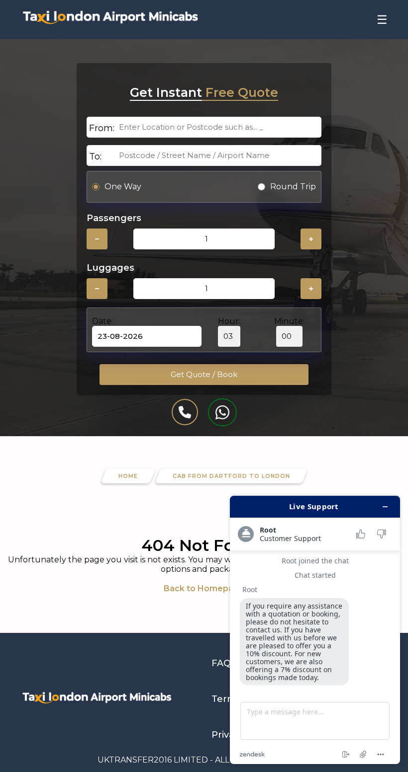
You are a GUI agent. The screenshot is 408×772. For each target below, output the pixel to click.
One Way (122, 186)
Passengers (114, 218)
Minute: (289, 321)
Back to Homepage (204, 588)
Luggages (110, 267)
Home (128, 475)
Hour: (229, 321)
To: (95, 156)
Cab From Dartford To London (231, 475)
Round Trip (293, 186)
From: (101, 128)
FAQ (221, 663)
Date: (102, 321)
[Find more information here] (315, 630)
